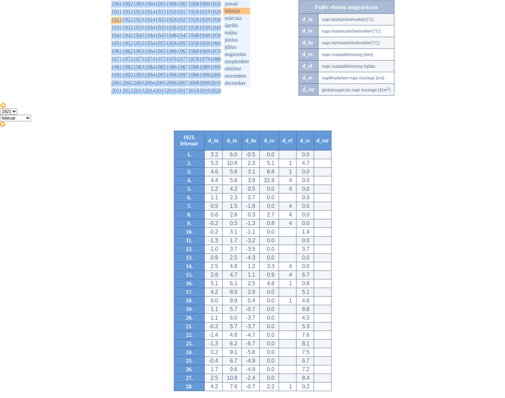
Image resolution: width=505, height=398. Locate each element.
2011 (116, 90)
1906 (171, 4)
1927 (182, 19)
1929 (204, 19)
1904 (149, 4)
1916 (171, 11)
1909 (204, 4)
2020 (215, 90)
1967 (182, 51)
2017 (182, 90)
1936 (171, 27)
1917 (182, 11)
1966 (171, 51)
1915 (160, 11)
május (231, 32)
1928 (193, 19)
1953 (138, 43)
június (231, 40)
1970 (215, 51)
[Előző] (2, 106)
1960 (215, 43)
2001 (116, 83)
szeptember (237, 61)
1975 (160, 59)
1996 (171, 75)
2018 (193, 90)
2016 (171, 90)
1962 (127, 51)
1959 (204, 43)
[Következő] (2, 125)
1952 (127, 43)
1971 (116, 59)
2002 (127, 83)
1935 (160, 27)
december (235, 83)
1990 (215, 67)
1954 (149, 43)
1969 (204, 51)
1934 (149, 27)
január (231, 4)
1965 (160, 51)
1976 (171, 59)
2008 (193, 83)
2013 (138, 90)
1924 (149, 19)
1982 (127, 67)
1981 (116, 67)
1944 (149, 35)
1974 (149, 59)
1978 (193, 59)
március (233, 18)
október (233, 68)
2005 (160, 83)
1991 (116, 75)
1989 (204, 67)
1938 (193, 27)
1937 (182, 27)
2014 (149, 90)
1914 (149, 11)
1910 (215, 4)
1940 (215, 27)
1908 (193, 4)
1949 (204, 35)
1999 (204, 75)
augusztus (235, 54)
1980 (215, 59)
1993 (138, 75)
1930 (215, 19)
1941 (116, 35)
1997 (182, 75)
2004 (149, 83)
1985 (160, 67)
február (232, 11)
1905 (160, 4)
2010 (215, 83)
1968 (193, 51)
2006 (171, 83)
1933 (138, 27)
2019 (204, 90)
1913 (138, 11)
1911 (116, 11)
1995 (160, 75)
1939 (204, 27)
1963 (138, 51)
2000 (215, 75)
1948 (193, 35)
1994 (149, 75)
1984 (149, 67)
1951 (116, 43)
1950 (215, 35)
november (235, 76)
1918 (193, 11)
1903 (138, 4)
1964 (149, 51)
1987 (182, 67)
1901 (116, 4)
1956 (171, 43)
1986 (171, 67)
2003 (138, 83)
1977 (182, 59)
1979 (204, 59)
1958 (193, 43)
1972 (127, 59)
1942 (127, 35)
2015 (160, 90)
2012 (127, 90)
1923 (138, 19)
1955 (160, 43)
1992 (127, 75)
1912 (127, 11)
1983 (138, 67)
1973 (138, 59)
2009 (204, 83)
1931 (116, 27)
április (231, 25)
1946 (171, 35)
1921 (116, 19)
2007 (182, 83)
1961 (116, 51)
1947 (182, 35)
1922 (127, 19)
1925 (160, 19)
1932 (127, 27)
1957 (182, 43)
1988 (193, 67)
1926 (171, 19)
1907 (182, 4)
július (230, 47)
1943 (138, 35)
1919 (204, 11)
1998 (193, 75)
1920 (215, 11)
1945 (160, 35)
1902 (127, 4)
